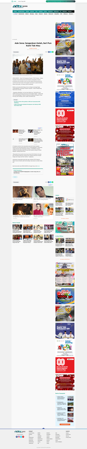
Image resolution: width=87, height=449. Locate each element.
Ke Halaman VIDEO (64, 218)
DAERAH (41, 11)
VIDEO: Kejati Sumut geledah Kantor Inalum (69, 214)
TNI (38, 443)
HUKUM (69, 11)
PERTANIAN (40, 440)
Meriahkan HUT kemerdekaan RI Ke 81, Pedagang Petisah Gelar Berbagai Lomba (61, 419)
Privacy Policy (68, 437)
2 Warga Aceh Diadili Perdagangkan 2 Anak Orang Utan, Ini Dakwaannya (27, 172)
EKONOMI (50, 11)
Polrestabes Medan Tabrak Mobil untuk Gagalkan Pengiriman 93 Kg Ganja (59, 255)
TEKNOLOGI (31, 443)
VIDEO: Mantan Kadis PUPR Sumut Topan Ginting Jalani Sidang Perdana (59, 214)
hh (60, 11)
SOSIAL (39, 441)
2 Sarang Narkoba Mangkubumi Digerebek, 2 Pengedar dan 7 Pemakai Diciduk (59, 244)
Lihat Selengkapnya (64, 424)
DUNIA (45, 11)
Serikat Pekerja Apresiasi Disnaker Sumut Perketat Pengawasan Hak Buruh (61, 397)
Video (16, 13)
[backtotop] (43, 429)
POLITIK (48, 440)
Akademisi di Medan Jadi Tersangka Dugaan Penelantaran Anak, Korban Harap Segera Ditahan (61, 414)
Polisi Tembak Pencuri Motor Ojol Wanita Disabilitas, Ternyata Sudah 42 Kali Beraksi (61, 1)
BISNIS (27, 11)
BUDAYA (32, 11)
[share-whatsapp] (53, 52)
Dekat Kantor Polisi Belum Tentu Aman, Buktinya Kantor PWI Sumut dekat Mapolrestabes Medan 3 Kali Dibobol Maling (69, 244)
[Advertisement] (45, 5)
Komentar (16, 182)
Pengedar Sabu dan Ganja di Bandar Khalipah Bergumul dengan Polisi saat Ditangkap (68, 255)
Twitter (21, 438)
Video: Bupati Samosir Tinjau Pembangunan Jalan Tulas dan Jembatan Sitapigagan (69, 204)
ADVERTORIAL (21, 11)
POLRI (56, 440)
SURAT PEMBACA (58, 441)
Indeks (15, 11)
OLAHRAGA (31, 438)
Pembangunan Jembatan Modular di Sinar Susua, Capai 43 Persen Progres (61, 403)
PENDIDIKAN (57, 438)
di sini (38, 166)
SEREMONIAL (31, 441)
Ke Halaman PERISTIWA (64, 259)
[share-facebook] (49, 52)
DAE (36, 11)
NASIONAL (57, 437)
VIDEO (57, 195)
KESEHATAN (31, 437)
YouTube (24, 438)
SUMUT (48, 441)
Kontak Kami (68, 434)
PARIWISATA (40, 438)
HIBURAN (65, 11)
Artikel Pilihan (59, 236)
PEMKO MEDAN (49, 438)
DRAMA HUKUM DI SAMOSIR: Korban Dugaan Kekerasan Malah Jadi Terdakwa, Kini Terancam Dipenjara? (59, 204)
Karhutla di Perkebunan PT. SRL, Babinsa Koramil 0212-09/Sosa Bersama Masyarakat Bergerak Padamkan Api (61, 408)
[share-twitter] (51, 52)
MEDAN (48, 437)
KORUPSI (39, 437)
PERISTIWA (31, 440)
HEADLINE (56, 11)
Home (15, 1)
